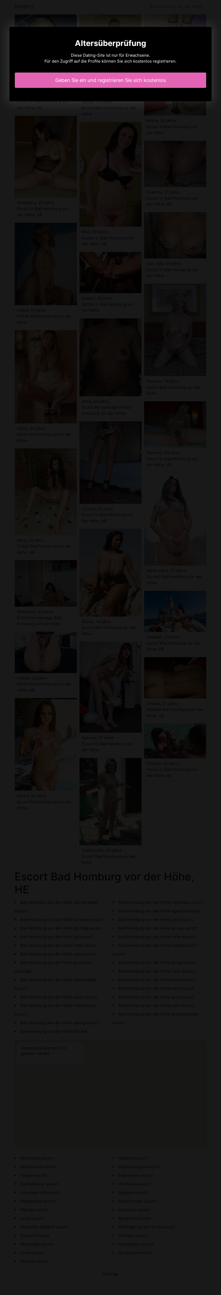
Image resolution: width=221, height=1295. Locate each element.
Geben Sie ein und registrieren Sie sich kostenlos (110, 80)
